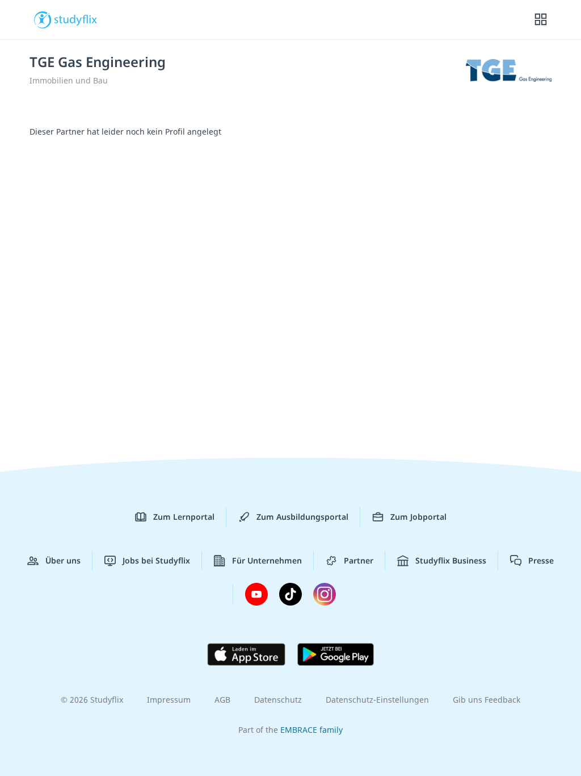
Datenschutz (278, 699)
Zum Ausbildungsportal (302, 516)
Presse (541, 560)
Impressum (169, 699)
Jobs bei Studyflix (156, 560)
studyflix (76, 18)
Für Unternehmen (267, 560)
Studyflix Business (450, 560)
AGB (222, 699)
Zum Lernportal (183, 516)
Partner (358, 560)
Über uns (63, 560)
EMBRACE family (311, 729)
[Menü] (540, 19)
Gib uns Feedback (486, 699)
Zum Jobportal (418, 516)
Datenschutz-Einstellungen (377, 699)
